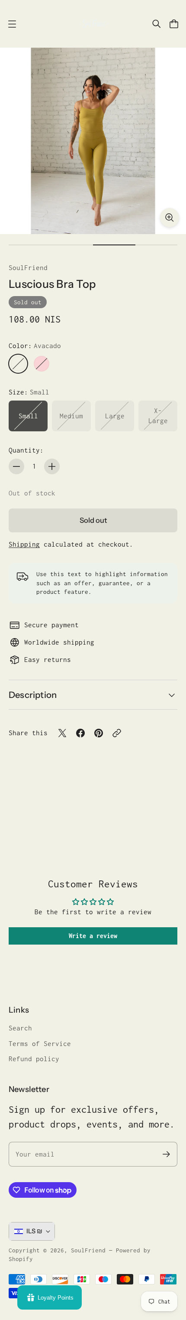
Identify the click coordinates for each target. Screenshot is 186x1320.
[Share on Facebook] (80, 733)
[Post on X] (62, 733)
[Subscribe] (166, 1154)
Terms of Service (40, 1043)
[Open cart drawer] (174, 24)
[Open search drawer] (156, 24)
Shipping (24, 544)
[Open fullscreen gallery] (169, 217)
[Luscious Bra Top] (93, 141)
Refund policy (34, 1059)
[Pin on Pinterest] (98, 733)
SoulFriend (28, 267)
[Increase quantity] (52, 466)
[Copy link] (117, 733)
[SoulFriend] (93, 23)
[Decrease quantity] (16, 466)
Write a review (93, 935)
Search (20, 1028)
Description (33, 694)
